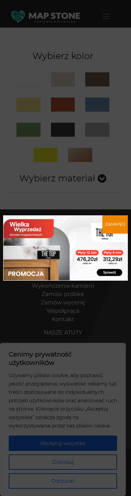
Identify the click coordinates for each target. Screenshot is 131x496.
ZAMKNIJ (115, 224)
